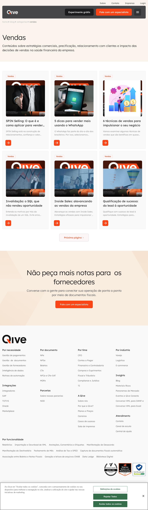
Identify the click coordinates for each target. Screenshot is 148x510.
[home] (12, 12)
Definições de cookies (110, 489)
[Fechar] (143, 496)
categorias (22, 22)
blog (12, 22)
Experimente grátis (79, 12)
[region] (74, 496)
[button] (137, 12)
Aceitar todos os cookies (110, 504)
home (5, 22)
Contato (115, 3)
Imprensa (129, 3)
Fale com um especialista (113, 12)
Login (143, 3)
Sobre (103, 3)
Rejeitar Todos (110, 497)
